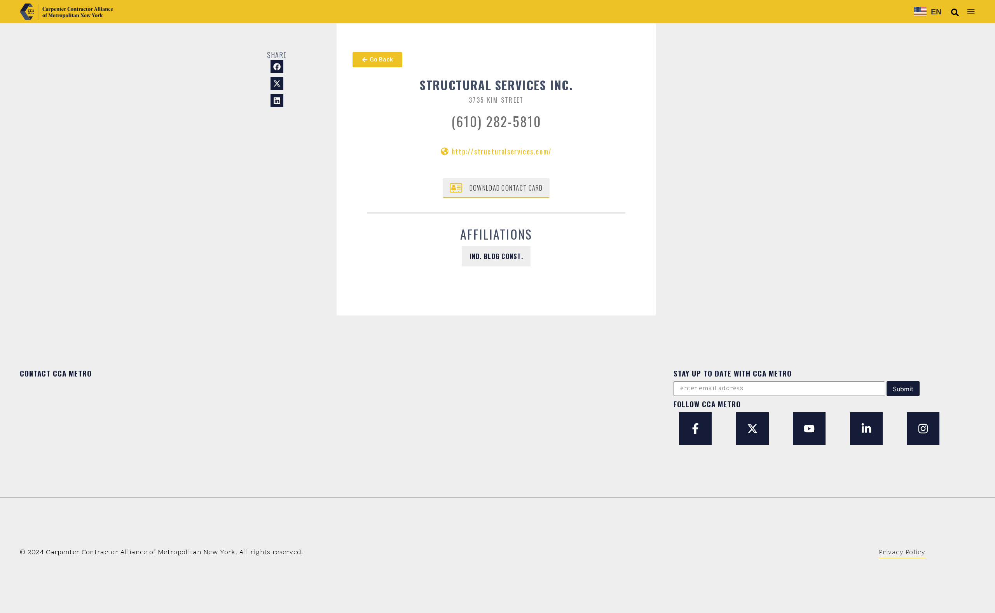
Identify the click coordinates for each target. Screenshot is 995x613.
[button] (955, 12)
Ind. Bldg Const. (496, 256)
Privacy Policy (902, 552)
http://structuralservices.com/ (502, 151)
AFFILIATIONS (496, 234)
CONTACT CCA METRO (56, 373)
